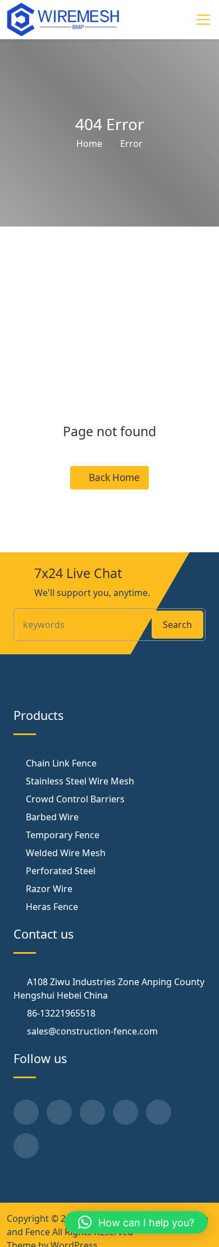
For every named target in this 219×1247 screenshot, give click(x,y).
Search (177, 624)
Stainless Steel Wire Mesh (80, 781)
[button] (136, 1222)
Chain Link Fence (61, 763)
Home (89, 143)
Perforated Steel (60, 871)
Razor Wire (49, 889)
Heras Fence (52, 906)
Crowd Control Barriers (75, 799)
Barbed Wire (52, 817)
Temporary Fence (62, 835)
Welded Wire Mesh (66, 853)
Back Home (113, 477)
